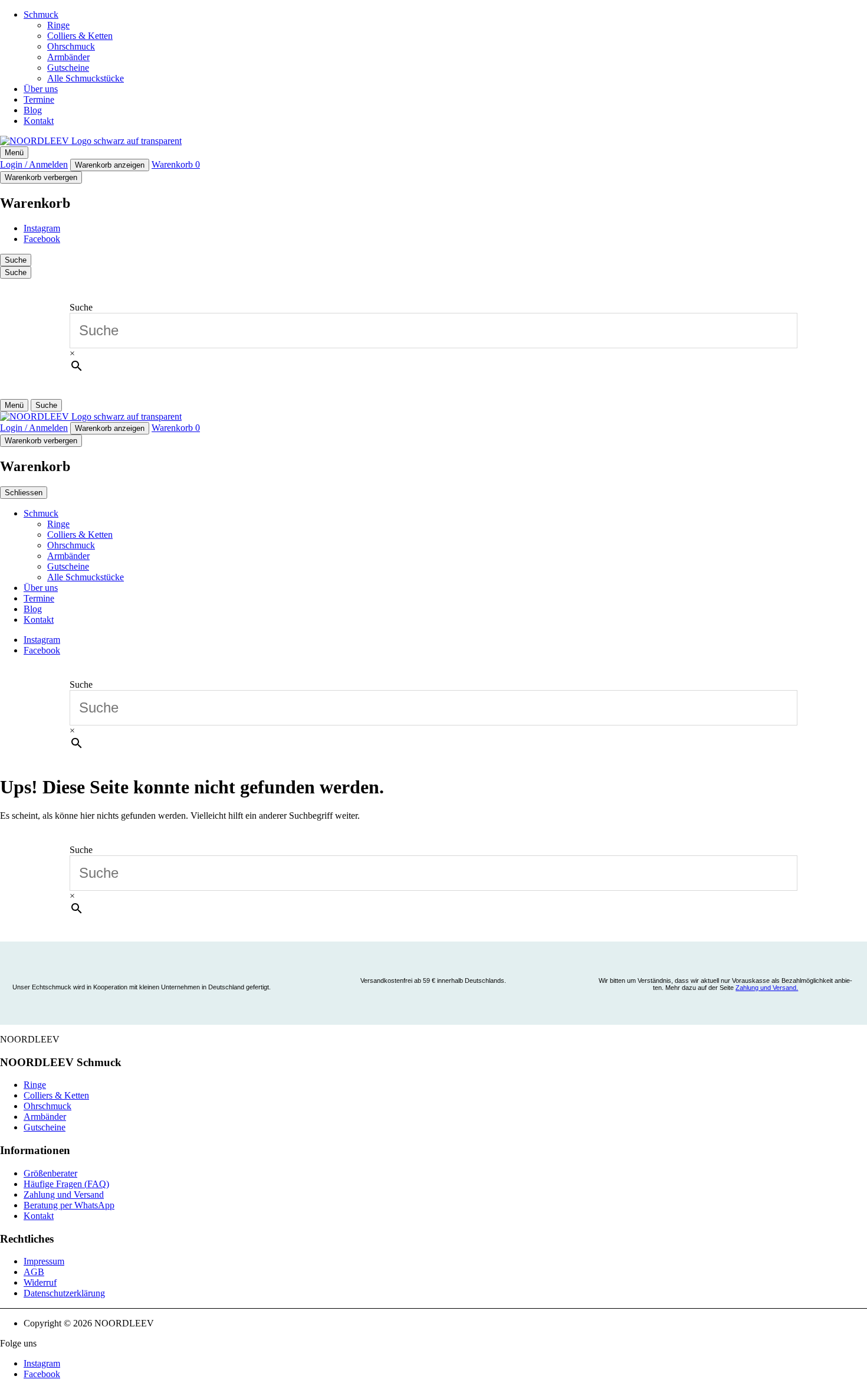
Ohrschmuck (71, 46)
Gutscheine (68, 68)
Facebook (42, 239)
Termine (39, 99)
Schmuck (41, 14)
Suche (81, 307)
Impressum (44, 1261)
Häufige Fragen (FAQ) (66, 1184)
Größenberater (50, 1173)
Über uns (41, 89)
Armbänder (68, 57)
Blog (33, 110)
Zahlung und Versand (64, 1194)
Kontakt (39, 121)
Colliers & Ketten (80, 36)
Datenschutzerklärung (64, 1293)
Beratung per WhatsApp (69, 1205)
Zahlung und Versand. (766, 987)
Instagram (42, 228)
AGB (34, 1272)
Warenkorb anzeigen (109, 165)
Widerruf (40, 1282)
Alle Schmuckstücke (85, 78)
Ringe (58, 25)
